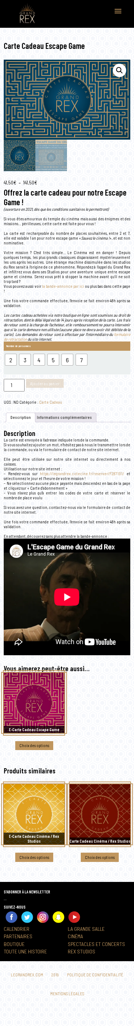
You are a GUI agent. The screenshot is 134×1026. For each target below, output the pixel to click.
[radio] (10, 359)
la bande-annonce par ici (63, 286)
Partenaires (18, 936)
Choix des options (34, 745)
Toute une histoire (25, 951)
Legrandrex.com (27, 974)
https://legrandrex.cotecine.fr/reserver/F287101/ (82, 473)
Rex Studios (81, 951)
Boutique (14, 944)
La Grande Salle (86, 929)
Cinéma (75, 936)
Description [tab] (20, 417)
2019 (55, 974)
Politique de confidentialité (95, 974)
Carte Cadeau (50, 402)
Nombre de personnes (18, 346)
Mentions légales (67, 993)
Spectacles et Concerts (96, 944)
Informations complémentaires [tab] (64, 417)
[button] (119, 70)
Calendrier (16, 929)
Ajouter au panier (45, 383)
